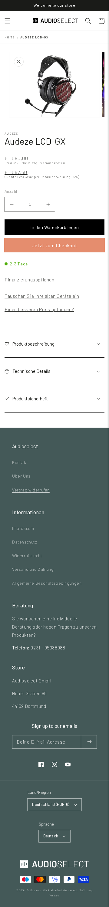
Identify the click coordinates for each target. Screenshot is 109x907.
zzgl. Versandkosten (48, 163)
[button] (7, 21)
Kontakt (20, 462)
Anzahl (11, 191)
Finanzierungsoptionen (29, 279)
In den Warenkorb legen (54, 227)
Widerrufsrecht (27, 555)
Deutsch (50, 835)
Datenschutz (24, 541)
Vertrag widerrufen (31, 489)
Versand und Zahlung (33, 569)
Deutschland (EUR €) (50, 804)
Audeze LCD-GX (34, 37)
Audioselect (34, 890)
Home (10, 37)
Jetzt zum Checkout (54, 245)
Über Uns (21, 475)
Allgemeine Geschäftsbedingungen (47, 583)
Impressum (23, 528)
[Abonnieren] (89, 742)
